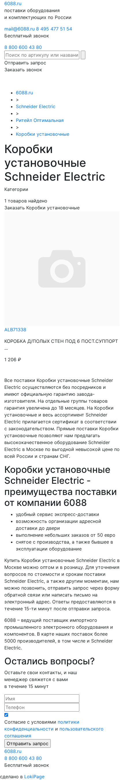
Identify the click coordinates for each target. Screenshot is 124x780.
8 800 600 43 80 (23, 47)
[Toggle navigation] (111, 81)
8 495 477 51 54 (54, 29)
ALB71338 (15, 329)
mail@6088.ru (19, 29)
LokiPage (34, 776)
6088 (12, 751)
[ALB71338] (62, 268)
